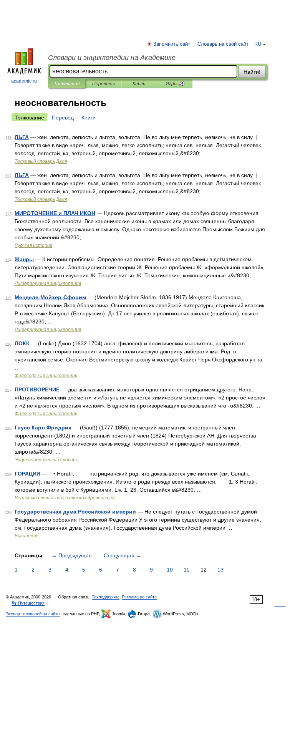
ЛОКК (22, 343)
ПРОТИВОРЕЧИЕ (37, 389)
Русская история (33, 245)
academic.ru (24, 81)
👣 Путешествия (28, 603)
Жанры (24, 259)
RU (257, 44)
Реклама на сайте (139, 597)
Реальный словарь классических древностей (65, 497)
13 (220, 570)
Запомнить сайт (172, 44)
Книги (139, 83)
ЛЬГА (22, 137)
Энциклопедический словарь (46, 459)
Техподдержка (105, 597)
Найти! (252, 72)
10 (170, 570)
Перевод (63, 117)
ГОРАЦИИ (27, 474)
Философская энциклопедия (46, 375)
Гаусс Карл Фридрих (43, 427)
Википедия (26, 536)
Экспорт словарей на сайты (33, 613)
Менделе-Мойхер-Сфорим (50, 297)
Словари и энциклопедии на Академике (112, 57)
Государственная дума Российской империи (75, 512)
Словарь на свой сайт (223, 44)
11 (186, 570)
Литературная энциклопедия (48, 283)
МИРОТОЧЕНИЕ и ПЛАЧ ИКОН (55, 213)
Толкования (67, 83)
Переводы (103, 83)
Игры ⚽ (175, 83)
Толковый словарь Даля (41, 161)
